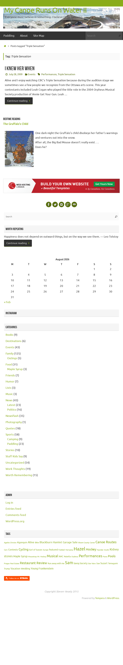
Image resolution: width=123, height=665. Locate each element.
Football (61, 550)
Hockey (91, 549)
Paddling (12, 444)
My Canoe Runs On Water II (45, 10)
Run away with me (56, 563)
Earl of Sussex (35, 550)
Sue (98, 563)
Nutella (67, 556)
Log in (9, 502)
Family (9, 353)
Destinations (13, 341)
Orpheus (74, 557)
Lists (8, 388)
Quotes (10, 428)
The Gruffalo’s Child (15, 124)
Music (9, 394)
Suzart (103, 563)
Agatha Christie (10, 543)
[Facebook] (48, 204)
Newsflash (12, 416)
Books (9, 335)
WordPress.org (15, 521)
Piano (105, 557)
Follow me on (14, 578)
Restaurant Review (33, 563)
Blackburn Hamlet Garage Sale (59, 542)
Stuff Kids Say (14, 456)
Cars (6, 550)
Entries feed (13, 508)
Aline (31, 542)
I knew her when (20, 68)
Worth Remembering (19, 475)
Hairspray (69, 550)
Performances (49, 74)
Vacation (15, 568)
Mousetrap (32, 557)
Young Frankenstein (42, 568)
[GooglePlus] (68, 204)
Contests (13, 549)
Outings (12, 358)
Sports (10, 434)
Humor (10, 381)
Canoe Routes (105, 542)
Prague (7, 564)
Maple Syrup (15, 369)
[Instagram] (61, 204)
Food (9, 364)
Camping (12, 439)
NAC (61, 556)
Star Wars (92, 564)
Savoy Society (80, 563)
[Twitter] (55, 204)
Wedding (25, 568)
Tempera (100, 598)
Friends (10, 375)
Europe (45, 550)
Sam (69, 562)
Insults (106, 550)
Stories (10, 450)
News (9, 400)
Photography (14, 422)
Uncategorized (15, 462)
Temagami (113, 563)
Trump (7, 568)
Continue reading (17, 100)
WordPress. (113, 598)
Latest (11, 405)
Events (31, 74)
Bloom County (83, 543)
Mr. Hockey (41, 557)
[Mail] (74, 204)
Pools (111, 556)
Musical (52, 556)
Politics (11, 409)
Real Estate (14, 564)
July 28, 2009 (15, 74)
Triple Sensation (66, 74)
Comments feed (16, 515)
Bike (37, 542)
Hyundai (100, 550)
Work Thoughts (15, 469)
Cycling (24, 549)
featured (53, 549)
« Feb (7, 302)
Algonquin (22, 542)
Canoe (92, 543)
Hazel (79, 549)
